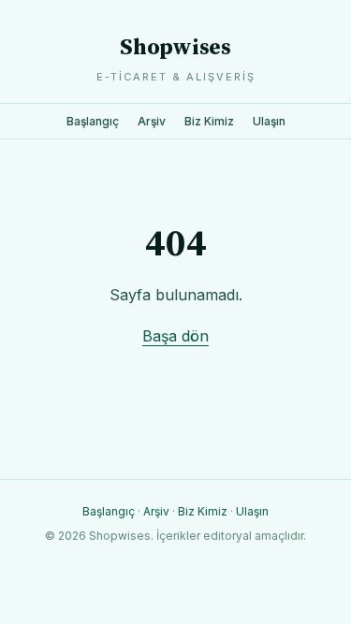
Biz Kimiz (209, 121)
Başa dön (175, 336)
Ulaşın (269, 121)
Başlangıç (92, 121)
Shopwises (175, 48)
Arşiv (152, 121)
